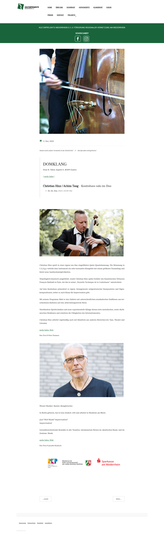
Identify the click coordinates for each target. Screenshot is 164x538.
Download (40, 523)
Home (50, 7)
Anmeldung (48, 523)
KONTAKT (60, 15)
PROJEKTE (71, 15)
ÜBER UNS (59, 7)
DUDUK (108, 7)
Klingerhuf (98, 7)
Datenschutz (31, 523)
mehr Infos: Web (46, 330)
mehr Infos (49, 176)
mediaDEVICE (21, 530)
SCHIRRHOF (71, 7)
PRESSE (50, 15)
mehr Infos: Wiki (46, 440)
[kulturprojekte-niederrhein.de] (28, 5)
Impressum (22, 523)
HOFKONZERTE (84, 7)
